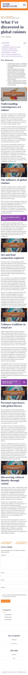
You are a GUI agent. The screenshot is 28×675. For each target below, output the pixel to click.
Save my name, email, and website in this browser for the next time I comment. (14, 595)
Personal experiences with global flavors (11, 54)
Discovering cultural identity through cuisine (12, 56)
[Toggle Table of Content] (24, 43)
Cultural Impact (7, 619)
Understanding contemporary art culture (11, 47)
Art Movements (8, 617)
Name (3, 572)
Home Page (14, 639)
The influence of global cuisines (9, 48)
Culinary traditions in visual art (9, 52)
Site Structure (14, 643)
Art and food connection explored (10, 50)
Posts (14, 658)
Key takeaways (7, 45)
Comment (3, 555)
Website (3, 587)
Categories (14, 654)
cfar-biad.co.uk (10, 5)
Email (3, 580)
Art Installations (8, 614)
